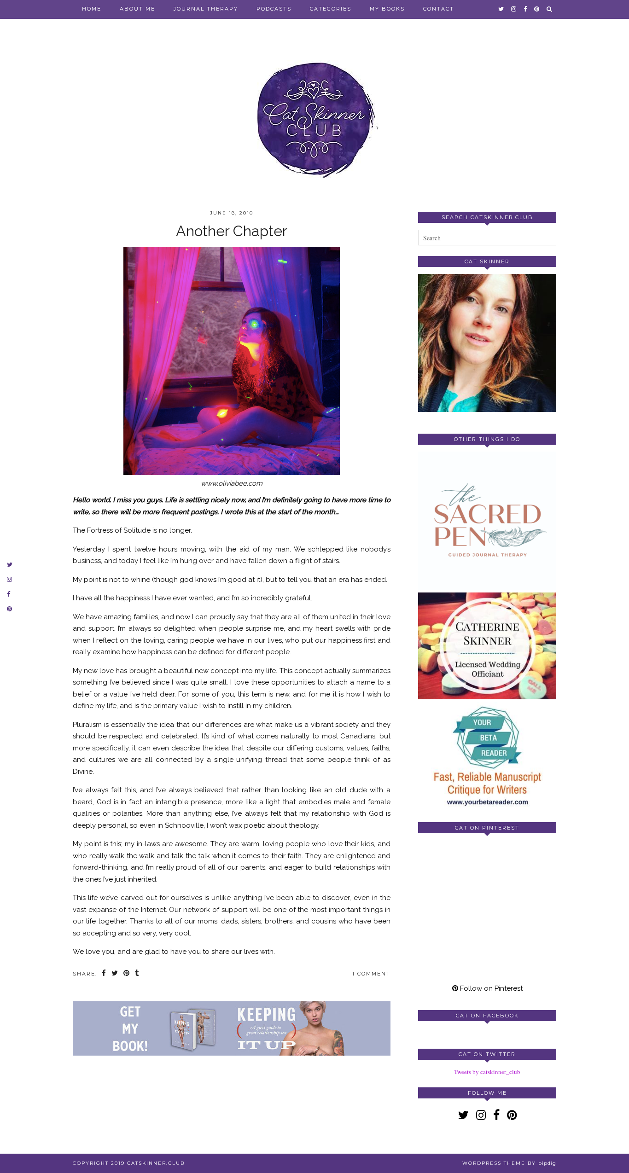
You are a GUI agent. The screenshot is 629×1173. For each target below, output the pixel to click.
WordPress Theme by (509, 1163)
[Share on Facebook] (104, 974)
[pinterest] (537, 8)
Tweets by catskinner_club (487, 1072)
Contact (438, 9)
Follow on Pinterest (490, 988)
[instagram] (514, 8)
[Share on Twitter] (115, 974)
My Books (387, 9)
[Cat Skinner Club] (314, 111)
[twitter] (501, 8)
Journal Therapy (206, 9)
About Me (137, 9)
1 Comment (371, 973)
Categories (330, 9)
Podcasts (273, 9)
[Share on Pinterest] (127, 974)
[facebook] (526, 8)
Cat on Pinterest (487, 828)
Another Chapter (231, 230)
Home (91, 9)
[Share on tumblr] (137, 974)
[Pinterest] (452, 874)
